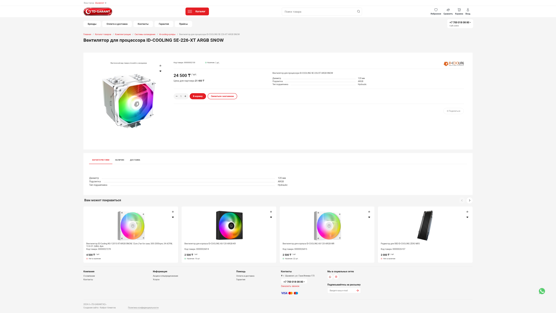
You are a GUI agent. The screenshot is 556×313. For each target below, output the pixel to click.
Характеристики (100, 160)
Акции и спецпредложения (165, 276)
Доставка (135, 160)
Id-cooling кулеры (167, 34)
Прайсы (183, 24)
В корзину (198, 96)
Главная (87, 34)
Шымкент (99, 3)
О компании (89, 276)
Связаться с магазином (222, 96)
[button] (436, 11)
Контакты (143, 24)
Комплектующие (123, 34)
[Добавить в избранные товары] (173, 217)
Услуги (156, 279)
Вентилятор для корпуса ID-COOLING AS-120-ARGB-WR (308, 243)
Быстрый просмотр (130, 225)
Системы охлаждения (145, 34)
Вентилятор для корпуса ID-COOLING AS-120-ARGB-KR (210, 243)
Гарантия (164, 24)
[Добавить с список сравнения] (173, 211)
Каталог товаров (103, 34)
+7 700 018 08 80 (459, 22)
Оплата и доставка (117, 24)
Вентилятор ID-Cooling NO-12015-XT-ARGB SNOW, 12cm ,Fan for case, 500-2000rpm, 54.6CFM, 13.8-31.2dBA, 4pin (129, 244)
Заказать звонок (290, 286)
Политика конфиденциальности (143, 307)
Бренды (92, 24)
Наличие (119, 160)
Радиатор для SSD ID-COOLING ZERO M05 (400, 243)
